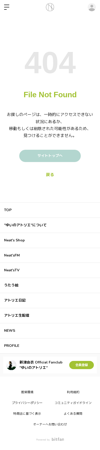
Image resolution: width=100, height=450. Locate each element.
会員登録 (81, 365)
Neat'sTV (11, 270)
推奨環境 (27, 392)
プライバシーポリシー (27, 403)
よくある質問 (73, 414)
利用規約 (73, 392)
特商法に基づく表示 (27, 414)
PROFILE (11, 345)
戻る (50, 175)
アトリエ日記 (15, 300)
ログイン (92, 7)
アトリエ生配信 (16, 315)
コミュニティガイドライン (73, 403)
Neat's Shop (14, 240)
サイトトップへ (50, 155)
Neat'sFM (12, 255)
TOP (8, 210)
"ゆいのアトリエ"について (25, 225)
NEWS (9, 330)
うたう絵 (11, 285)
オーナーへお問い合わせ (50, 424)
